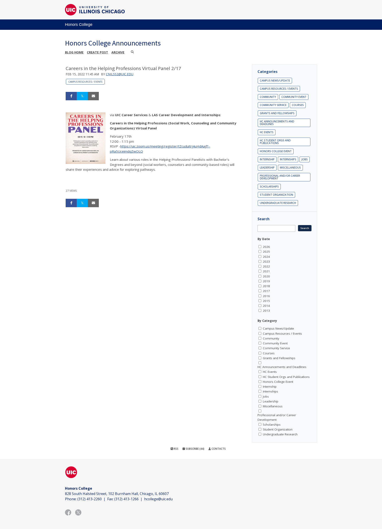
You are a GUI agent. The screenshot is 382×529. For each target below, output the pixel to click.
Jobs (305, 159)
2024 (266, 257)
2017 (266, 291)
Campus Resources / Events (85, 81)
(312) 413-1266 (126, 499)
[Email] (93, 96)
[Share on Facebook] (71, 96)
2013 (266, 311)
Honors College (78, 24)
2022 (266, 266)
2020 (266, 276)
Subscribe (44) (194, 449)
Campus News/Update (275, 80)
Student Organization (276, 195)
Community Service (273, 105)
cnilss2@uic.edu (119, 74)
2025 (266, 252)
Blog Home (74, 52)
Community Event (293, 97)
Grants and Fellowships (277, 113)
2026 (266, 247)
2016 (266, 296)
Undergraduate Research (278, 203)
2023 (266, 262)
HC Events (266, 132)
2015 (266, 301)
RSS (175, 449)
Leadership (267, 167)
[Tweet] (82, 96)
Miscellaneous (290, 167)
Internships (288, 159)
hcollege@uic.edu (158, 499)
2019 (266, 281)
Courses (298, 105)
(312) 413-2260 (89, 499)
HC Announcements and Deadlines (277, 122)
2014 (266, 306)
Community (268, 97)
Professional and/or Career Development (280, 177)
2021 (266, 271)
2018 (266, 286)
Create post (97, 52)
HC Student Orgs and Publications (275, 141)
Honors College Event (276, 151)
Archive (117, 52)
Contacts (218, 449)
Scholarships (269, 186)
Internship (267, 159)
